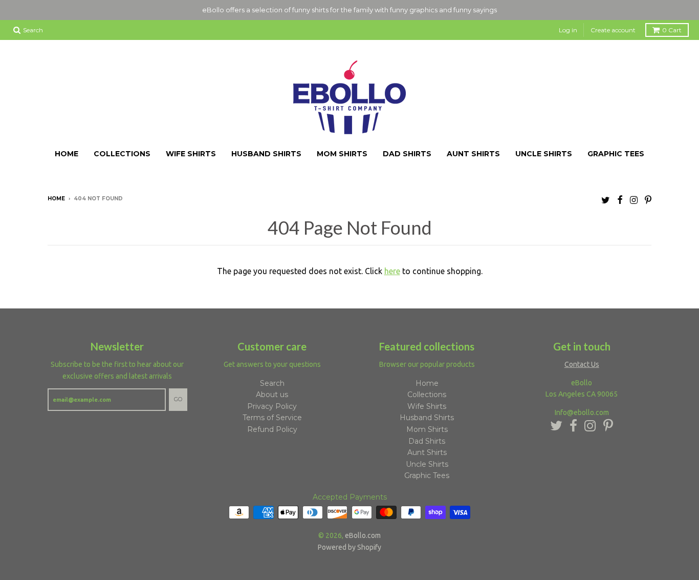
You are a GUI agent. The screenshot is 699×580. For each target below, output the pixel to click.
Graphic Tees (615, 153)
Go (178, 399)
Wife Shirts (191, 153)
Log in (568, 30)
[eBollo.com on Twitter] (605, 200)
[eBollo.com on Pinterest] (648, 200)
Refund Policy (272, 429)
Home (66, 153)
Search (272, 383)
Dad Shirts (407, 153)
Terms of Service (272, 418)
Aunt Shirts (473, 153)
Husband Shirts (266, 153)
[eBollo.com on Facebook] (620, 200)
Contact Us (581, 364)
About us (272, 394)
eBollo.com (363, 535)
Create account (613, 30)
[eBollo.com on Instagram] (634, 200)
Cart (672, 30)
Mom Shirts (342, 153)
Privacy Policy (272, 406)
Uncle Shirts (543, 153)
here (392, 271)
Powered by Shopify (349, 547)
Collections (122, 153)
